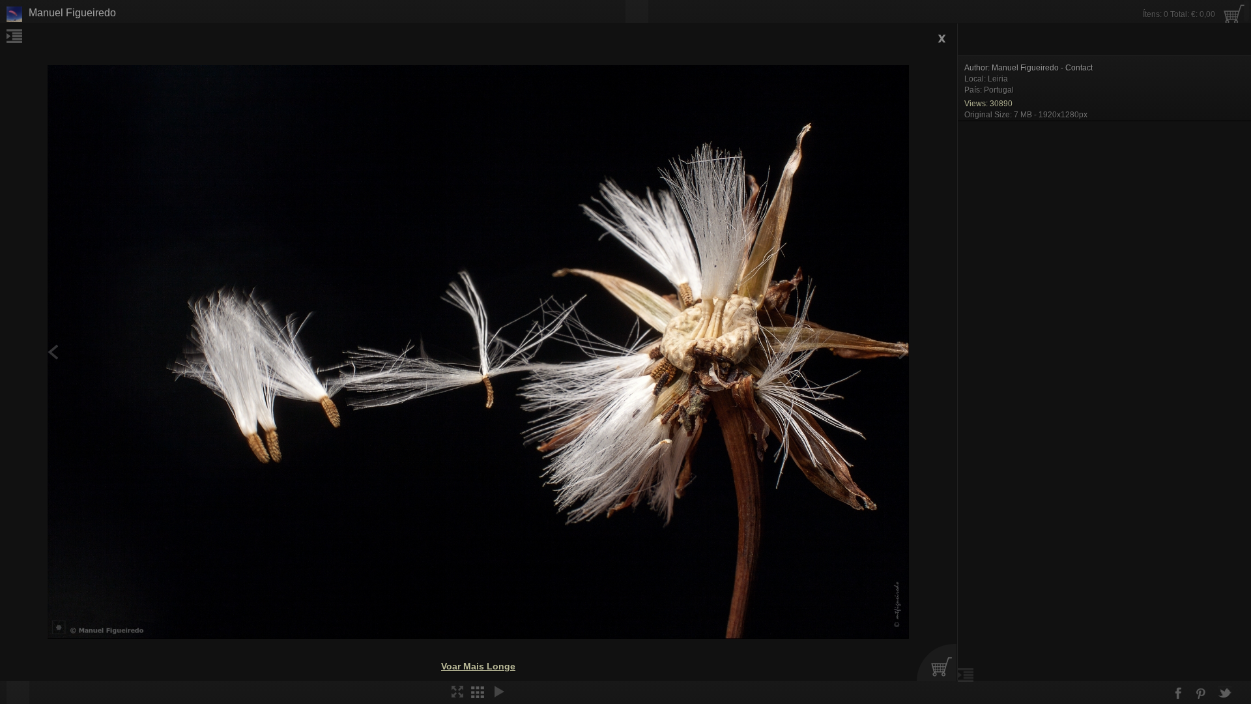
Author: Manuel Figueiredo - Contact (1028, 67)
